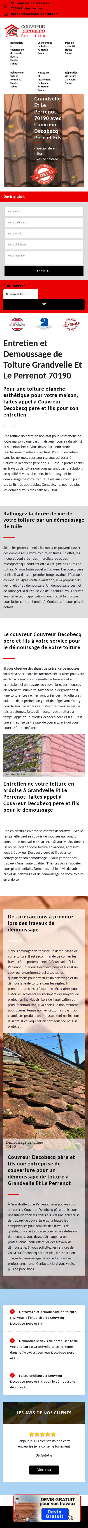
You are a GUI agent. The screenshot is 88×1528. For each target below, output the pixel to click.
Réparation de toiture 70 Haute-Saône (71, 78)
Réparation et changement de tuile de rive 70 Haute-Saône (17, 53)
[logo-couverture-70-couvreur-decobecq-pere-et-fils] (26, 31)
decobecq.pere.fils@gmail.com (34, 14)
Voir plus (44, 1470)
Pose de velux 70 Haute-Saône (70, 48)
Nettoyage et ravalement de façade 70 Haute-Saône (44, 81)
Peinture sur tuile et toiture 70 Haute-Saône (17, 79)
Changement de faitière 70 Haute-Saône (45, 48)
